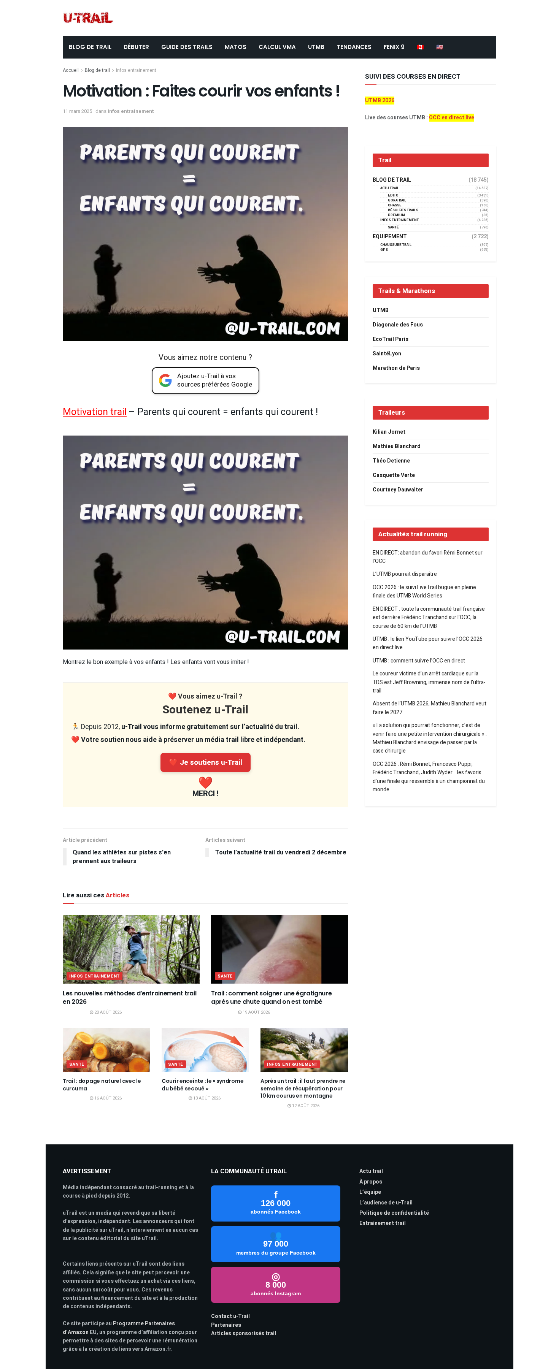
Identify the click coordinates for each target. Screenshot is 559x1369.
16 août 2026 (107, 1098)
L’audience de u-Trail (386, 1203)
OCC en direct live (451, 118)
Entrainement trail (382, 1223)
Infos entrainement (136, 70)
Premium (396, 215)
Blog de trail (97, 70)
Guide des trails (187, 47)
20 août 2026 (107, 1012)
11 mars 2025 (77, 111)
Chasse (395, 205)
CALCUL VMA (277, 47)
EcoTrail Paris (390, 339)
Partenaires (226, 1325)
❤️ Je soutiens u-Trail (205, 762)
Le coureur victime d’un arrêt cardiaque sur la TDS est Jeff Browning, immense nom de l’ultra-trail (429, 682)
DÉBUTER (136, 47)
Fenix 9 (394, 47)
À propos (370, 1182)
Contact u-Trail (230, 1316)
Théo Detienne (391, 461)
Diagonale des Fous (398, 325)
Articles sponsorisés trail (243, 1333)
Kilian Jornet (389, 432)
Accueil (71, 70)
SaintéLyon (387, 354)
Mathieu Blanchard (397, 446)
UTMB (316, 47)
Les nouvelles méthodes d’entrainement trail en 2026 (129, 997)
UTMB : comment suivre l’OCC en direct (419, 661)
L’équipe (370, 1192)
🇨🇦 (420, 47)
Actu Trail (389, 188)
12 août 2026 (305, 1106)
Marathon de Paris (396, 368)
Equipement (390, 236)
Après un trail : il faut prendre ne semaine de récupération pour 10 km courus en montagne (303, 1088)
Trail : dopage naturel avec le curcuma (102, 1084)
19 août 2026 (255, 1012)
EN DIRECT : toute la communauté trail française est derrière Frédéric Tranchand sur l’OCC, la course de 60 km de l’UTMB (429, 617)
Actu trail (371, 1171)
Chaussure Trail (395, 245)
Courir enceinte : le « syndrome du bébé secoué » (202, 1084)
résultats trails (403, 210)
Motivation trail (95, 412)
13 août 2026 (206, 1098)
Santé (225, 976)
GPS (384, 250)
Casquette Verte (394, 475)
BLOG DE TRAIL (90, 47)
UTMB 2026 (379, 101)
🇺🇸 (439, 47)
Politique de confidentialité (394, 1213)
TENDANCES (354, 47)
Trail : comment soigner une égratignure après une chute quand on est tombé (271, 997)
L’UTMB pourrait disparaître (405, 574)
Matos (235, 47)
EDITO (393, 195)
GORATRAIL (397, 200)
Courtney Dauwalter (398, 490)
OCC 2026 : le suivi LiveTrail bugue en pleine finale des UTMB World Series (424, 591)
